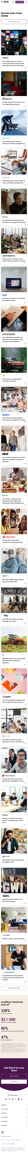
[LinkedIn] (6, 1099)
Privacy (3, 1140)
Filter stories (12, 21)
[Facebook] (12, 1099)
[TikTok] (22, 1099)
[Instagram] (9, 1099)
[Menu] (26, 2)
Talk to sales (14, 1076)
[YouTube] (18, 1099)
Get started (19, 2)
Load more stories (14, 988)
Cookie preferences (16, 1140)
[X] (15, 1099)
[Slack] (5, 2)
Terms (7, 1140)
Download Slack (5, 1136)
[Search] (13, 2)
